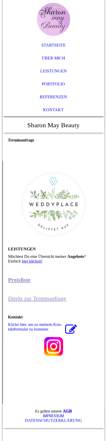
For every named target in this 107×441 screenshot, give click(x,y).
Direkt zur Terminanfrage (37, 298)
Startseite (53, 45)
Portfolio (53, 84)
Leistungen (53, 71)
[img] (53, 19)
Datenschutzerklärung (53, 420)
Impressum (53, 416)
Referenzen (53, 97)
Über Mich (53, 58)
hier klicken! (32, 261)
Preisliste (19, 279)
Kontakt (53, 110)
